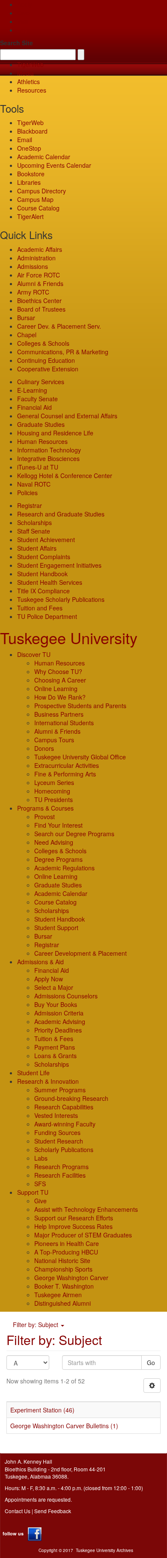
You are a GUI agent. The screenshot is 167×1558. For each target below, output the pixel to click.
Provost (44, 816)
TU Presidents (53, 799)
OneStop (29, 148)
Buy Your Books (55, 1004)
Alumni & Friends (40, 283)
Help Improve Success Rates (73, 1226)
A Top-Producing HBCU (66, 1252)
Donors (44, 748)
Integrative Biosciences (48, 458)
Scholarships (34, 522)
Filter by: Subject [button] (36, 1324)
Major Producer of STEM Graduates (83, 1235)
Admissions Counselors (66, 996)
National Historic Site (62, 1260)
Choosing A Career (60, 680)
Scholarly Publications (63, 1149)
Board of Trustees (41, 309)
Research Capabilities (63, 1107)
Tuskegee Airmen (58, 1294)
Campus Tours (54, 739)
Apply (24, 4)
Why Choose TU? (58, 671)
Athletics (28, 81)
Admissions (32, 266)
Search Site (16, 42)
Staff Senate (33, 531)
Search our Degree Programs (74, 833)
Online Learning (56, 688)
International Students (64, 722)
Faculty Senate (37, 398)
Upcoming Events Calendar (54, 165)
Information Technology (49, 450)
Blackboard (32, 131)
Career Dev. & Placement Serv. (59, 326)
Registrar (29, 505)
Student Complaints (43, 556)
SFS (40, 1183)
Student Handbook (42, 573)
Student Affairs (37, 548)
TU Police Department (47, 616)
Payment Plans (54, 1047)
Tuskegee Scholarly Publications (60, 599)
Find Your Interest (58, 825)
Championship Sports (63, 1269)
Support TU (32, 1192)
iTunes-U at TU (37, 467)
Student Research (58, 1141)
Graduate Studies (41, 424)
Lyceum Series (54, 782)
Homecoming (52, 791)
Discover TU (34, 654)
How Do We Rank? (60, 697)
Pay (22, 30)
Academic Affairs (39, 249)
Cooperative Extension (47, 369)
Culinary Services (40, 381)
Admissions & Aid (40, 961)
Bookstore (31, 173)
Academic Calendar (43, 156)
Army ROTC (33, 292)
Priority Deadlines (58, 1030)
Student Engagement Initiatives (59, 565)
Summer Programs (60, 1089)
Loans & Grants (55, 1055)
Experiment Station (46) (42, 1410)
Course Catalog (38, 208)
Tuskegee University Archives (104, 1550)
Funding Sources (57, 1132)
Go (151, 1362)
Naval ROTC (34, 484)
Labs (41, 1158)
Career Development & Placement (80, 953)
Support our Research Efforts (73, 1218)
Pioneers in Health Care (66, 1243)
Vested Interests (56, 1115)
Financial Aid (34, 407)
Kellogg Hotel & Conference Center (64, 475)
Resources (31, 90)
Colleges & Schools (43, 343)
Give (23, 13)
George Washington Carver (71, 1277)
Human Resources (42, 441)
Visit (22, 21)
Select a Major (53, 987)
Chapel (26, 334)
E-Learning (32, 390)
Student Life (33, 1072)
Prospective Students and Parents (80, 705)
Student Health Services (49, 582)
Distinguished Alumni (62, 1303)
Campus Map (35, 199)
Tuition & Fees (53, 1038)
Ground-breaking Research (71, 1098)
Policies (27, 492)
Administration (36, 258)
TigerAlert (30, 216)
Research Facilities (60, 1175)
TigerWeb (30, 64)
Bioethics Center (39, 300)
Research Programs (61, 1166)
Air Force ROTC (38, 275)
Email (24, 139)
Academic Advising (59, 1021)
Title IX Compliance (43, 590)
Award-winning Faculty (64, 1124)
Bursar (26, 317)
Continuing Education (46, 360)
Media (25, 73)
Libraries (29, 182)
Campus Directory (41, 191)
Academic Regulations (64, 868)
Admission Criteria (59, 1013)
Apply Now (48, 978)
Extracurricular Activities (66, 765)
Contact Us (17, 1510)
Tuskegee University (68, 637)
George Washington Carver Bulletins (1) (64, 1425)
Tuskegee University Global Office (80, 757)
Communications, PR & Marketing (62, 351)
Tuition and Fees (40, 608)
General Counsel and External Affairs (67, 415)
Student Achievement (46, 539)
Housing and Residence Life (55, 433)
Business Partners (59, 714)
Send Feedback (52, 1510)
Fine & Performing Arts (65, 774)
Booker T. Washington (64, 1286)
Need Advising (53, 842)
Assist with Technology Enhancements (86, 1209)
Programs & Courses (45, 808)
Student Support (56, 927)
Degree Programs (58, 859)
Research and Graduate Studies (60, 514)
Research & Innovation (48, 1081)
